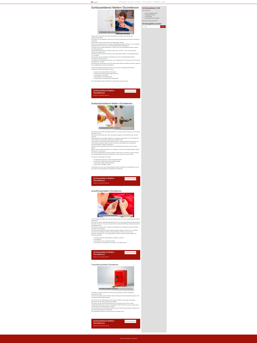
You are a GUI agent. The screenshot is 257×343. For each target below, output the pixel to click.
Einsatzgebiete (156, 2)
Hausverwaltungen (147, 2)
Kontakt (163, 2)
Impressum (134, 338)
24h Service (131, 2)
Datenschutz (128, 338)
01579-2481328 (146, 10)
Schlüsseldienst (123, 2)
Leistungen (137, 2)
